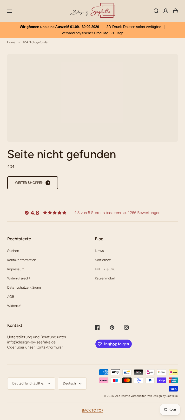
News (99, 251)
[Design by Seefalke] (92, 11)
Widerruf (13, 306)
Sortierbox (103, 260)
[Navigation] (9, 10)
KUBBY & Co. (105, 269)
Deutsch (69, 383)
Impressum (15, 269)
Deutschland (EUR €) (28, 383)
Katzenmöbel (105, 278)
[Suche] (156, 11)
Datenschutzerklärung (24, 287)
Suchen (13, 251)
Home (11, 42)
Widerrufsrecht (18, 278)
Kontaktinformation (21, 260)
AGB (10, 297)
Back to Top (92, 410)
